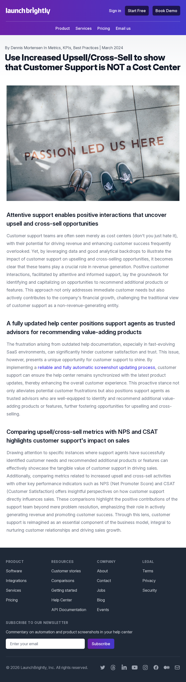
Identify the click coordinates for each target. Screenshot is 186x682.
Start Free (137, 10)
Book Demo (166, 10)
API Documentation (68, 609)
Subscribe (101, 643)
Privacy (149, 580)
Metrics (54, 47)
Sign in (115, 10)
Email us (123, 28)
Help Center (61, 600)
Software (14, 570)
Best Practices (86, 47)
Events (103, 609)
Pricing (103, 28)
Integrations (16, 580)
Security (149, 590)
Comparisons (62, 580)
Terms (147, 570)
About (102, 570)
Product (62, 28)
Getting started (64, 590)
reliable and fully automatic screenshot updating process (96, 367)
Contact (104, 580)
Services (84, 28)
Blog (101, 600)
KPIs (67, 47)
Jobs (101, 590)
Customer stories (66, 570)
